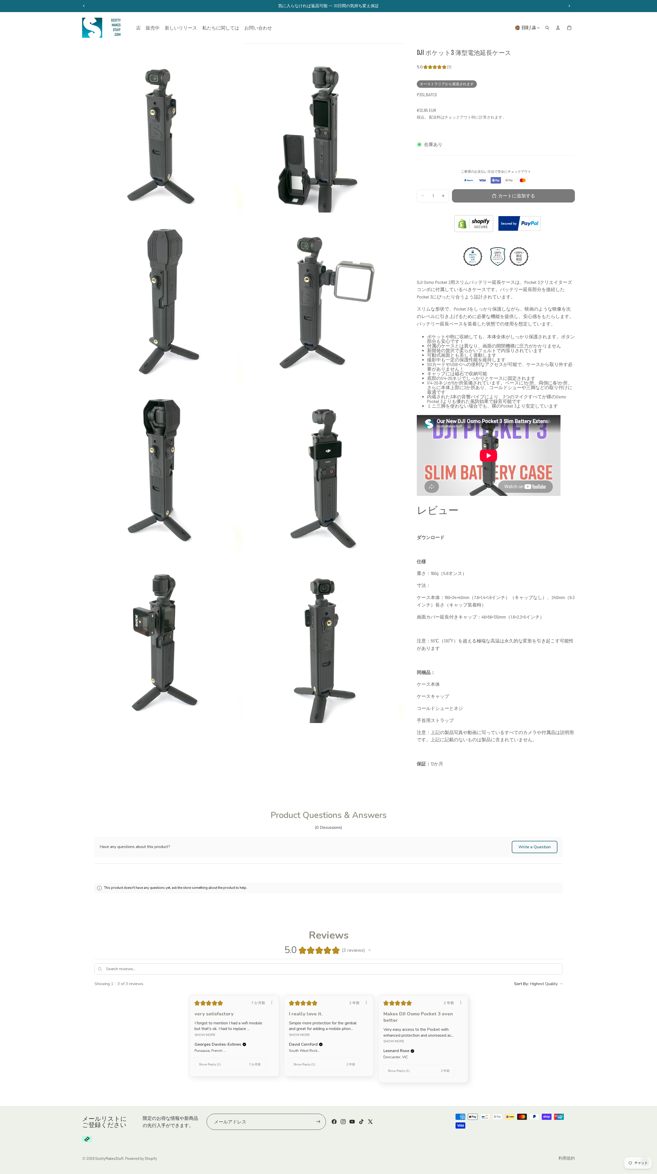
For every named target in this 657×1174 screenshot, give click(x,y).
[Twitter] (370, 1122)
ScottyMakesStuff (109, 1158)
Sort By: (521, 984)
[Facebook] (334, 1122)
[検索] (547, 27)
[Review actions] (271, 1002)
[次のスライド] (569, 6)
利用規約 (566, 1158)
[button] (534, 847)
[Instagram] (343, 1122)
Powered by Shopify (141, 1158)
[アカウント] (558, 27)
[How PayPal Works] (519, 223)
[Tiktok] (361, 1122)
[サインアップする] (318, 1121)
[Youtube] (352, 1122)
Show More (205, 1034)
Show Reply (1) (210, 1064)
